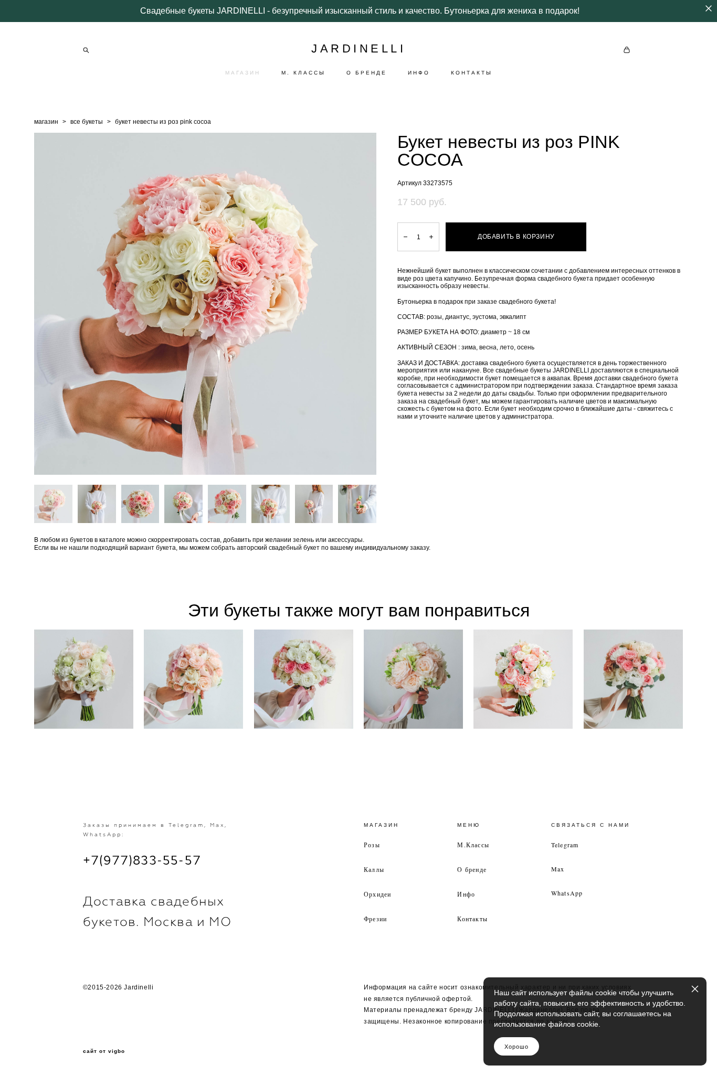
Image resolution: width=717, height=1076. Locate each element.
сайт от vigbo (104, 1051)
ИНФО (419, 73)
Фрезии (375, 918)
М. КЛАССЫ (303, 73)
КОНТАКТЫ (471, 73)
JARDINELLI (358, 49)
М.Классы (473, 844)
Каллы (374, 869)
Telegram (565, 844)
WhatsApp (567, 893)
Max (558, 869)
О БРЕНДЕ (366, 73)
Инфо (466, 894)
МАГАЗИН (242, 73)
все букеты (86, 121)
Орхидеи (377, 894)
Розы (372, 844)
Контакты (472, 918)
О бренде (472, 869)
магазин (46, 121)
